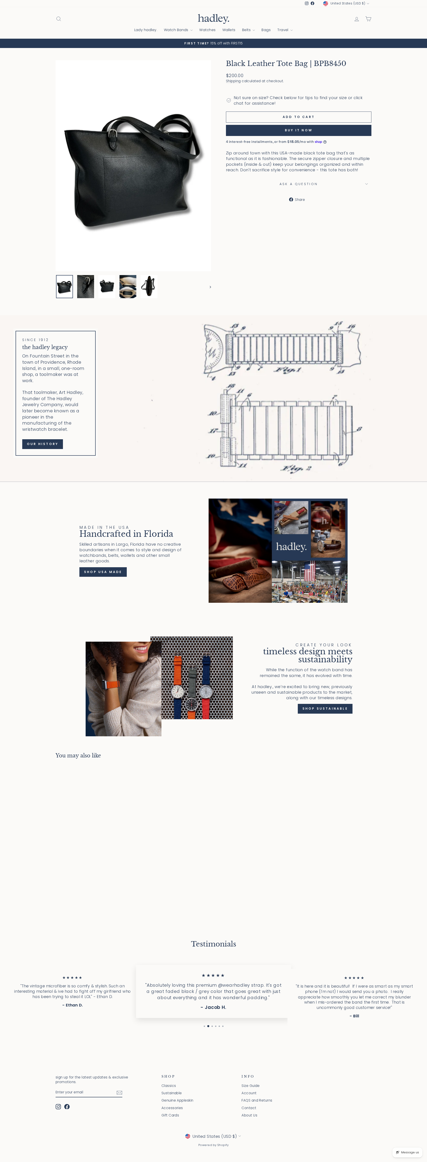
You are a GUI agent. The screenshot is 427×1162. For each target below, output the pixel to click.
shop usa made (103, 572)
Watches (207, 29)
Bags (266, 29)
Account (249, 1093)
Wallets (229, 29)
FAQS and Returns (257, 1100)
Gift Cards (170, 1115)
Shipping (233, 81)
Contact (249, 1108)
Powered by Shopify (213, 1145)
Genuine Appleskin (177, 1100)
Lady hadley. (145, 29)
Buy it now (298, 130)
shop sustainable (325, 708)
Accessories (172, 1108)
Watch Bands (176, 29)
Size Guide (251, 1085)
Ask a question (299, 184)
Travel (283, 29)
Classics (168, 1085)
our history (42, 444)
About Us (249, 1115)
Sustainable (171, 1093)
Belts (247, 29)
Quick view (93, 876)
